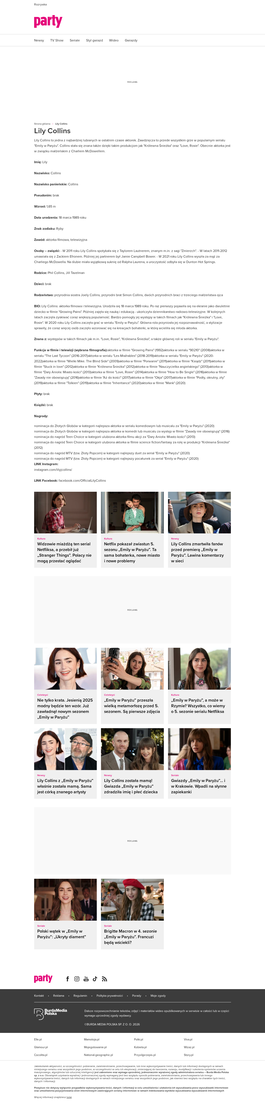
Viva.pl (188, 1039)
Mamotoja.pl (91, 1039)
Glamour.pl (41, 1047)
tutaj (69, 1097)
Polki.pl (138, 1039)
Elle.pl (38, 1039)
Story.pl (188, 1055)
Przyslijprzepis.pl (145, 1055)
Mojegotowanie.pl (95, 1047)
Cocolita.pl (40, 1055)
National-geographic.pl (98, 1055)
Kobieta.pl (140, 1047)
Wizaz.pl (189, 1047)
